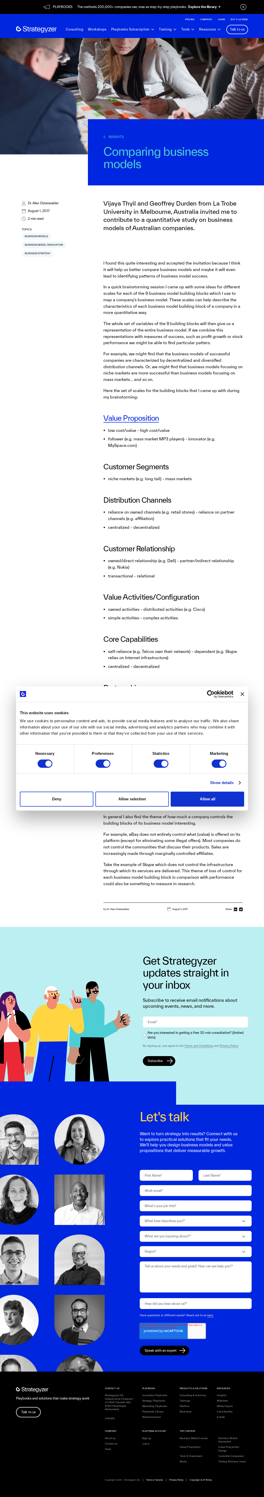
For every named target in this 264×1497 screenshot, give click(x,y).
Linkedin (110, 1418)
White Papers (225, 1406)
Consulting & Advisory (193, 1395)
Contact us (111, 1443)
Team (108, 1449)
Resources (207, 29)
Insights (222, 1395)
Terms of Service (154, 1480)
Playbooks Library (153, 1411)
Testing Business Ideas (232, 1461)
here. (210, 1315)
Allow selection (132, 799)
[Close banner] (242, 694)
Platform (185, 1406)
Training (165, 29)
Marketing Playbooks (155, 1406)
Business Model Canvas (194, 1438)
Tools (185, 29)
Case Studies (225, 1411)
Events (221, 1417)
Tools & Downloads (191, 1456)
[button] (132, 29)
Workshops (97, 29)
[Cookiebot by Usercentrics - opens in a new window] (210, 694)
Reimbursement (151, 1417)
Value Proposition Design (228, 1449)
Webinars (222, 1400)
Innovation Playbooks (155, 1395)
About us (110, 1438)
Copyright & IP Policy (201, 1480)
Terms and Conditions (198, 1045)
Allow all (207, 799)
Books (183, 1461)
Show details (222, 782)
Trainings (185, 1400)
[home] (36, 29)
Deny (56, 799)
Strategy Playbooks (154, 1400)
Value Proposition (131, 418)
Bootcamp (186, 1411)
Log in (146, 1443)
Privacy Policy (229, 1045)
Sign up (146, 1438)
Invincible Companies (231, 1456)
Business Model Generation (227, 1440)
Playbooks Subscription (130, 29)
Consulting (74, 29)
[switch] (103, 763)
